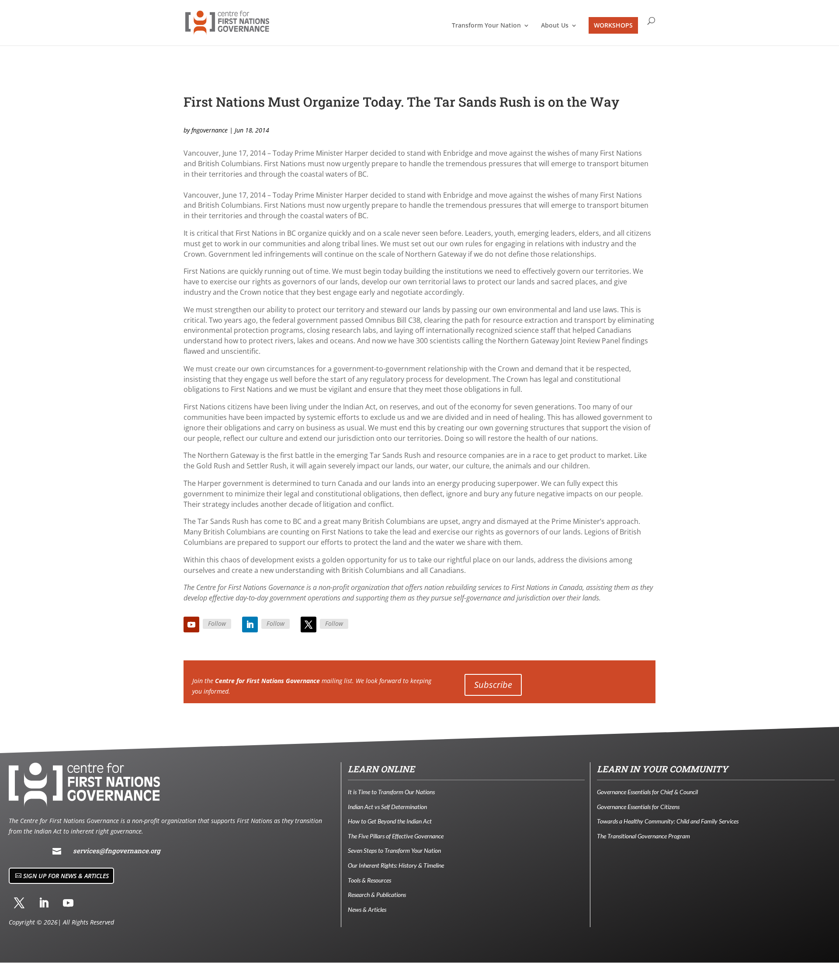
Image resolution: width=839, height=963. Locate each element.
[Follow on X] (308, 624)
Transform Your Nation (486, 25)
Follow (217, 623)
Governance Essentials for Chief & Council (647, 792)
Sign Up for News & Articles (66, 876)
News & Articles (367, 909)
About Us (555, 25)
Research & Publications (377, 894)
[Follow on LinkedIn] (250, 624)
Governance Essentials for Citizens (638, 806)
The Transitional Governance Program (643, 836)
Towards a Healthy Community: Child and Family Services (667, 821)
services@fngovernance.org (116, 850)
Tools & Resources (369, 880)
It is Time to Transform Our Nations (391, 792)
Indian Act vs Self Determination (387, 806)
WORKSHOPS (613, 25)
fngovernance (209, 130)
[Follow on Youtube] (191, 624)
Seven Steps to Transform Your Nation (394, 850)
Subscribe (493, 685)
